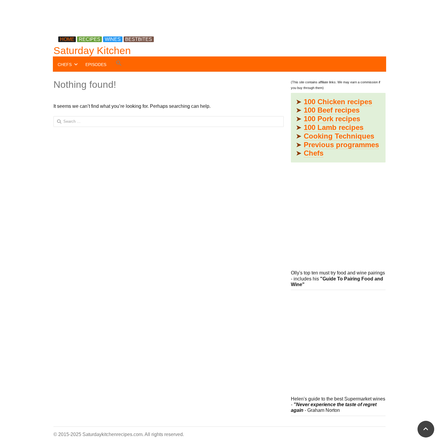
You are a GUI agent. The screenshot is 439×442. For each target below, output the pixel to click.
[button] (119, 64)
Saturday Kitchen (92, 50)
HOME (67, 39)
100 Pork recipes (332, 119)
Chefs (313, 153)
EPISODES (95, 64)
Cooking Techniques (339, 136)
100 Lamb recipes (333, 127)
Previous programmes (341, 145)
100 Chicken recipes (338, 102)
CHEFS (65, 64)
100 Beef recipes (332, 110)
